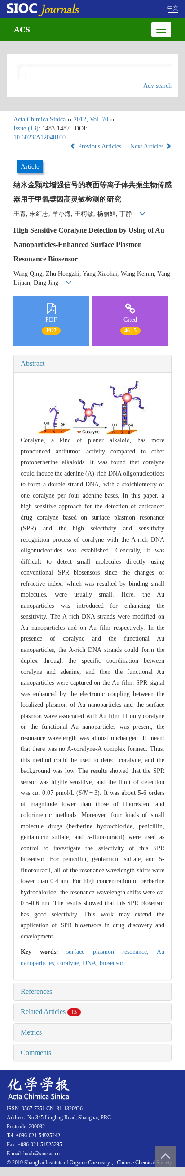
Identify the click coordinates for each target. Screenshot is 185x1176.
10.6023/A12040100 (39, 137)
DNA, (91, 963)
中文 (172, 8)
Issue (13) (26, 128)
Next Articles (147, 146)
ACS (22, 29)
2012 (80, 119)
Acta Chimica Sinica (39, 119)
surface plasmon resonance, (111, 951)
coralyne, (70, 963)
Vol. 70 (99, 119)
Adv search (157, 85)
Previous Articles (99, 146)
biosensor (111, 963)
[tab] (92, 363)
